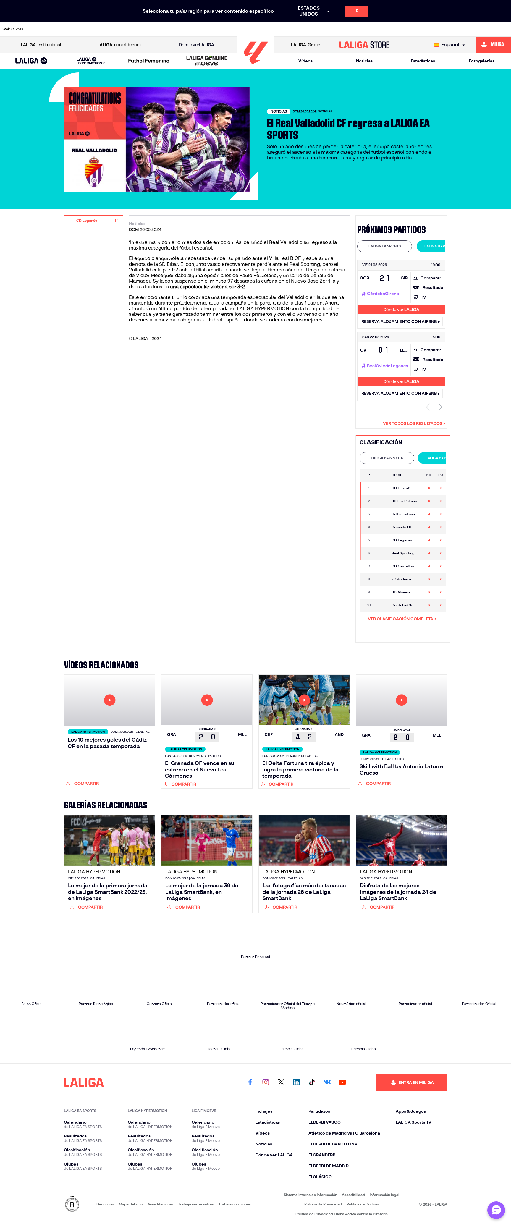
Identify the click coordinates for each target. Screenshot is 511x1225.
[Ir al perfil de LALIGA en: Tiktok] (311, 1082)
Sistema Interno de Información (310, 1195)
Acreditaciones (160, 1204)
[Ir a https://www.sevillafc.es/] (455, 29)
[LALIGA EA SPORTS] (31, 61)
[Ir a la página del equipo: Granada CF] (381, 527)
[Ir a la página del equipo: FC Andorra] (381, 579)
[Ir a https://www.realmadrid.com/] (407, 29)
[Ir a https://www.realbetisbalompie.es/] (383, 29)
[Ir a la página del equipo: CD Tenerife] (381, 488)
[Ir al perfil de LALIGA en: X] (281, 1082)
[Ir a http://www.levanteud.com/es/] (237, 29)
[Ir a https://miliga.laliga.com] (493, 45)
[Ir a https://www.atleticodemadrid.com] (67, 29)
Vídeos (305, 61)
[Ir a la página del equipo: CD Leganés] (381, 540)
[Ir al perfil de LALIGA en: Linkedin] (296, 1082)
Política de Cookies (363, 1204)
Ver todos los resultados (412, 423)
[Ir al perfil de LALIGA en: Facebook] (250, 1082)
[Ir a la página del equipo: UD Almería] (381, 592)
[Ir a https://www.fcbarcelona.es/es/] (188, 29)
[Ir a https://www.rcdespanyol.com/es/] (358, 29)
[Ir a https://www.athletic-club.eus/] (42, 29)
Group (305, 44)
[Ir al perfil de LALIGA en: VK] (327, 1082)
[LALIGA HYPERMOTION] (91, 61)
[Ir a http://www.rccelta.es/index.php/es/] (115, 29)
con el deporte (119, 44)
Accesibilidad (353, 1195)
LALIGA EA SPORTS (384, 246)
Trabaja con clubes (235, 1204)
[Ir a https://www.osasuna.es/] (91, 29)
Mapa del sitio (131, 1204)
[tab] (384, 246)
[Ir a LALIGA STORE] (364, 45)
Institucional (41, 44)
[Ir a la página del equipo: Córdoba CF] (381, 605)
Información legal (384, 1195)
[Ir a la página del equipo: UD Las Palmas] (381, 501)
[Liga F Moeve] (149, 61)
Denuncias (105, 1204)
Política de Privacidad (323, 1204)
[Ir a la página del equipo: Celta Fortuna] (381, 514)
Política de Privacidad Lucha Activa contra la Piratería (341, 1214)
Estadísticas (423, 61)
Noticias (364, 61)
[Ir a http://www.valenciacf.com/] (480, 29)
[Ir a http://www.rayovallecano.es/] (309, 29)
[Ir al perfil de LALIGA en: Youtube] (342, 1082)
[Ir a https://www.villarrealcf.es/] (504, 29)
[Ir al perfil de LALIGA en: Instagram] (265, 1082)
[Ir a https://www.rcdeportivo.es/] (334, 29)
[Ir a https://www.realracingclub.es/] (285, 29)
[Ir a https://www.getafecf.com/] (212, 29)
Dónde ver (196, 44)
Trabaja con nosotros (196, 1204)
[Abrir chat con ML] (496, 1210)
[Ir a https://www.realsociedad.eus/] (431, 29)
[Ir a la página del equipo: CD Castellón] (381, 566)
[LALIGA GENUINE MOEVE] (207, 61)
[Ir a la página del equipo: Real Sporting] (381, 553)
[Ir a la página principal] (255, 66)
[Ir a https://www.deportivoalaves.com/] (140, 29)
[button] (31, 61)
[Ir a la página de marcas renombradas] (72, 1204)
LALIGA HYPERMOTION (444, 246)
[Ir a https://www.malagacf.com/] (261, 29)
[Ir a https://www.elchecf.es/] (164, 29)
